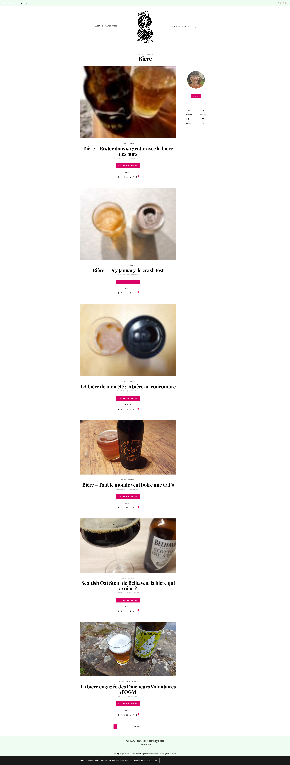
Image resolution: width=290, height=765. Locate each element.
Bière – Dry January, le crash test (128, 270)
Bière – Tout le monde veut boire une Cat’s (128, 484)
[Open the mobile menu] (285, 26)
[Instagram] (280, 3)
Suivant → (137, 727)
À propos (175, 27)
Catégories (111, 26)
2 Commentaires (134, 274)
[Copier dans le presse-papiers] (133, 176)
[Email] (127, 176)
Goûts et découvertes (127, 144)
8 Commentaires (133, 696)
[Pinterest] (283, 3)
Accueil (99, 26)
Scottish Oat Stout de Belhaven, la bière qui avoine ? (128, 585)
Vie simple (20, 3)
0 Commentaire (133, 158)
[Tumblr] (124, 176)
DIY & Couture (12, 3)
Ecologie (121, 682)
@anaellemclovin (145, 744)
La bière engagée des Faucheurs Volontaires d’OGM (128, 689)
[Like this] (137, 177)
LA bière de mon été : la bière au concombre (128, 386)
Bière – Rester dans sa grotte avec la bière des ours (128, 151)
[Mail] (285, 3)
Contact (186, 27)
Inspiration (27, 3)
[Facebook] (278, 3)
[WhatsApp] (130, 176)
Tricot (5, 3)
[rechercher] (194, 26)
